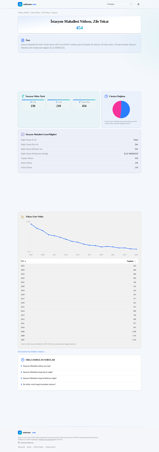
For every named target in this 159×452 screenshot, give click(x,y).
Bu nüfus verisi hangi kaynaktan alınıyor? (39, 384)
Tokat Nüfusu (35, 13)
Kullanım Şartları (50, 447)
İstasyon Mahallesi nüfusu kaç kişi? (37, 366)
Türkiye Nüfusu (23, 13)
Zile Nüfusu (46, 13)
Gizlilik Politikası (38, 447)
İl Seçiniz (110, 4)
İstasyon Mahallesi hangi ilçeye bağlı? (38, 372)
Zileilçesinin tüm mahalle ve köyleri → (32, 352)
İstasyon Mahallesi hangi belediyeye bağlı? (40, 378)
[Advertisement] (79, 72)
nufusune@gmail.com (27, 442)
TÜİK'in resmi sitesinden (46, 439)
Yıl (22, 261)
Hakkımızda (21, 447)
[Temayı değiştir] (138, 4)
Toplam (130, 261)
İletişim (29, 447)
